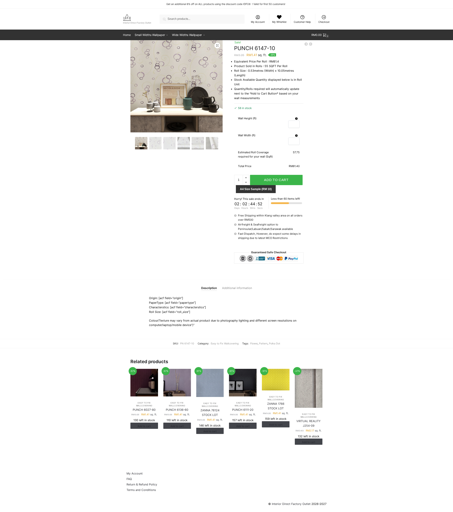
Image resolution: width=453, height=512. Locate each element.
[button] (217, 45)
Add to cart (276, 180)
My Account (258, 21)
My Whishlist (279, 21)
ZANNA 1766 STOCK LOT (275, 406)
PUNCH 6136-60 (177, 409)
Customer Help (302, 21)
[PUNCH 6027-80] (144, 382)
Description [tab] (209, 288)
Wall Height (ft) (247, 118)
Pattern (263, 343)
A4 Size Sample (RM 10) (256, 189)
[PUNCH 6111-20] (243, 382)
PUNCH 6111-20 (242, 409)
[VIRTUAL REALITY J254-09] (308, 388)
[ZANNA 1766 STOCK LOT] (275, 379)
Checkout (323, 21)
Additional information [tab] (237, 288)
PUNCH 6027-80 (144, 409)
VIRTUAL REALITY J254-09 (308, 423)
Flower (254, 343)
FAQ (129, 479)
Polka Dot (274, 343)
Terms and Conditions (141, 490)
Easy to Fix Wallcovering (225, 343)
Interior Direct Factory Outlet (291, 504)
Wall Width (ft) (246, 135)
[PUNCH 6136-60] (177, 382)
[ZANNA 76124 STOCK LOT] (210, 383)
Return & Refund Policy (142, 484)
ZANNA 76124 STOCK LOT (209, 412)
